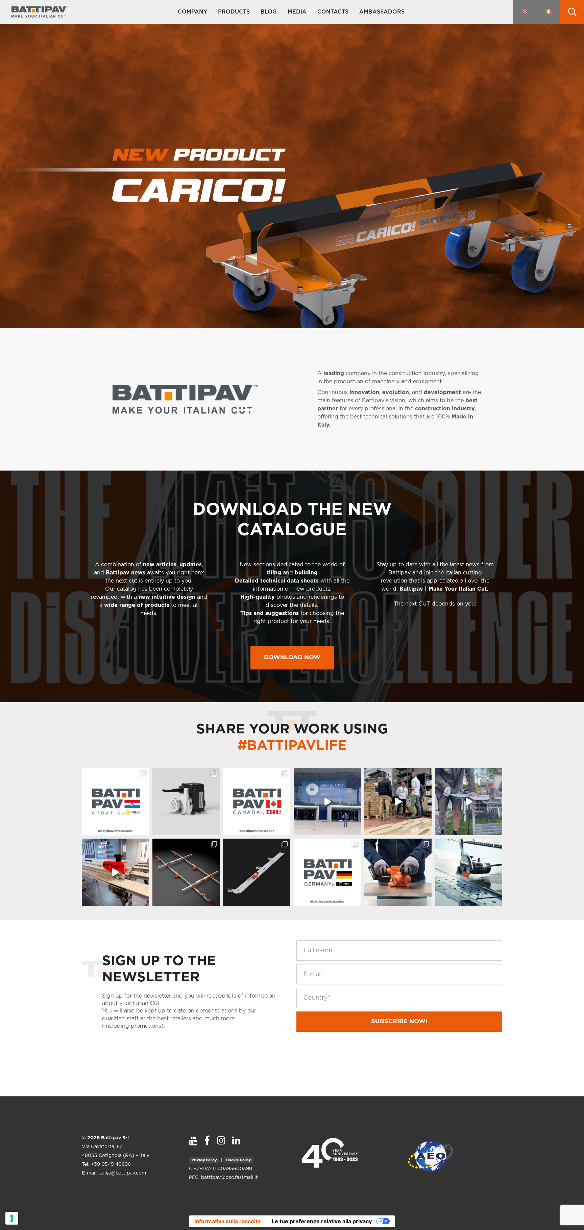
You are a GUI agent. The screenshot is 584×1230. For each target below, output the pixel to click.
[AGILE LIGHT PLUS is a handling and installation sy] (186, 872)
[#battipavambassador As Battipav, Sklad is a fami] (115, 801)
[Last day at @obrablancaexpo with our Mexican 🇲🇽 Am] (327, 801)
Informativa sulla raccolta (227, 1221)
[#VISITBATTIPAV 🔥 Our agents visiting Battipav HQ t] (398, 801)
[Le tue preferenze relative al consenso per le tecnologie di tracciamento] (11, 1218)
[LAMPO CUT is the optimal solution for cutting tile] (256, 872)
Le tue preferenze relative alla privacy (322, 1221)
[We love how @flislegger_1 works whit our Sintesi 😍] (468, 801)
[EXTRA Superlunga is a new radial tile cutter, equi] (468, 872)
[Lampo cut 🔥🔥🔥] (115, 872)
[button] (292, 657)
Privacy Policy (204, 1160)
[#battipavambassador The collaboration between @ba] (327, 872)
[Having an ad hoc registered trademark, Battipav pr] (186, 801)
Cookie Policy (238, 1160)
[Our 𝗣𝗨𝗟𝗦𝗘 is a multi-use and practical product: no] (398, 872)
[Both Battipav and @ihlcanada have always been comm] (256, 801)
